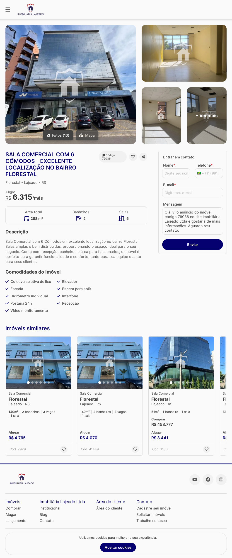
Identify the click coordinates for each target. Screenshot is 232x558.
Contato (47, 520)
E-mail (169, 184)
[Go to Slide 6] (49, 382)
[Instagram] (221, 479)
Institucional (50, 508)
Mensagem (172, 204)
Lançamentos (16, 520)
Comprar (13, 508)
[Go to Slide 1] (28, 382)
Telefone (204, 165)
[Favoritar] (133, 157)
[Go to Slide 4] (40, 382)
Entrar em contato (178, 157)
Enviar (192, 244)
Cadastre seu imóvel (154, 508)
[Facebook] (208, 479)
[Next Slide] (66, 363)
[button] (38, 363)
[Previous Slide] (10, 363)
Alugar (11, 514)
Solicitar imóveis (150, 514)
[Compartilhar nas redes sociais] (143, 157)
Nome (169, 165)
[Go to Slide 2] (32, 382)
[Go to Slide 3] (36, 382)
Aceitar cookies (118, 547)
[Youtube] (194, 479)
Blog (43, 514)
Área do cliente (109, 508)
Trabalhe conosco (151, 520)
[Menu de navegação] (7, 9)
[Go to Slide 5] (45, 382)
